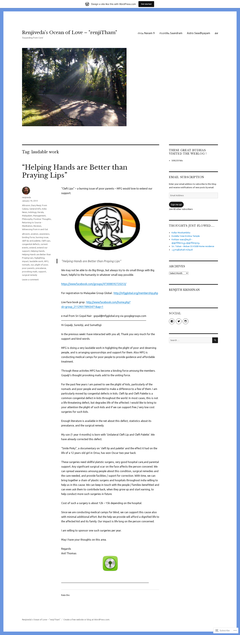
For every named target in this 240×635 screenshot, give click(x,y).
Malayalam (27, 215)
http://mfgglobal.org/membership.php (136, 293)
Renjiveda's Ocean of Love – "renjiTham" (69, 32)
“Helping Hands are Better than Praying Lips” (74, 171)
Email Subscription (186, 177)
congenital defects (31, 244)
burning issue (42, 237)
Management (39, 215)
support (42, 271)
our (32, 265)
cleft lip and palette (31, 241)
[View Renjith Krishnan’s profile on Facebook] (172, 321)
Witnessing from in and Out (35, 229)
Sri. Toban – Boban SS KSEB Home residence (193, 246)
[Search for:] (190, 340)
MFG (46, 261)
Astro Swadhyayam (198, 33)
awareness (44, 234)
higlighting (39, 258)
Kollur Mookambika (181, 232)
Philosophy (27, 219)
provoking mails (29, 271)
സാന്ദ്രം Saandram (170, 33)
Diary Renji (36, 205)
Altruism (26, 205)
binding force (28, 237)
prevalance (41, 268)
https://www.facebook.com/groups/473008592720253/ (93, 283)
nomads (26, 265)
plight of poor (41, 265)
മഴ (216, 33)
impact (25, 261)
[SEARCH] (215, 340)
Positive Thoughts (42, 219)
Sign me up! (176, 204)
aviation (34, 234)
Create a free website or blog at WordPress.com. (86, 619)
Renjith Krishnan (184, 289)
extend (32, 247)
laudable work (36, 261)
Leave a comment (30, 279)
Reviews (37, 226)
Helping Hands (38, 251)
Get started (146, 4)
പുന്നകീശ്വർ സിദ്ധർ (182, 250)
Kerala (41, 212)
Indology (32, 212)
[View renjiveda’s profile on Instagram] (185, 321)
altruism (26, 234)
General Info (35, 209)
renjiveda (26, 197)
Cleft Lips (45, 241)
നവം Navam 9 (146, 33)
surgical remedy (29, 275)
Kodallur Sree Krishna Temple (186, 236)
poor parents (28, 268)
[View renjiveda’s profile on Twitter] (179, 321)
